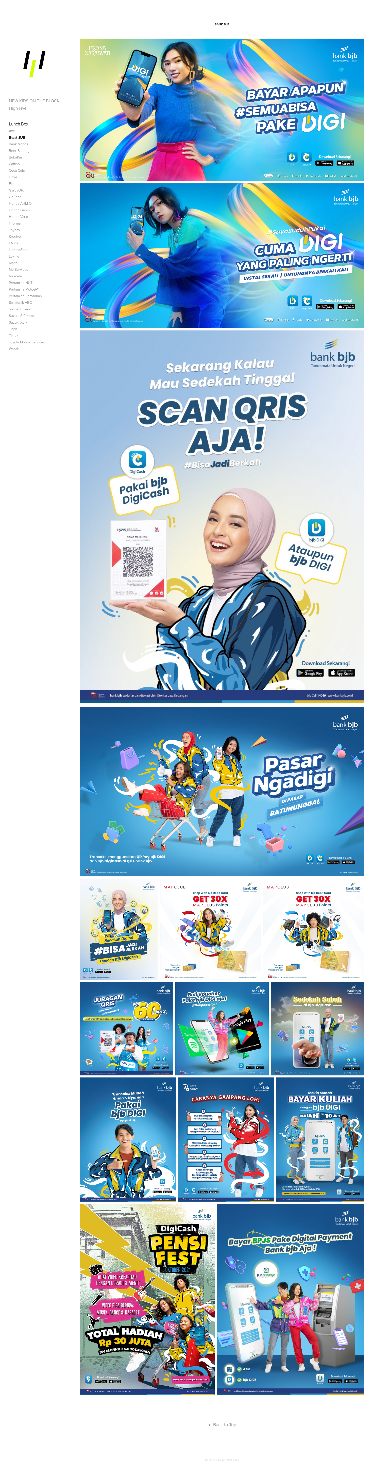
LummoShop (18, 249)
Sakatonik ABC (20, 302)
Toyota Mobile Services (27, 342)
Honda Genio (19, 210)
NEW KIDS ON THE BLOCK (34, 101)
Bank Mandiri (19, 144)
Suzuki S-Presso (21, 315)
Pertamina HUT (20, 282)
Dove (13, 177)
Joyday (14, 229)
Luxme (14, 256)
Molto (13, 262)
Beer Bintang (19, 150)
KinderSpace (230, 1459)
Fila (11, 183)
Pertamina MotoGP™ (24, 289)
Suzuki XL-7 (18, 322)
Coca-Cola (17, 170)
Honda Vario (18, 216)
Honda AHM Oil (21, 203)
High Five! (18, 108)
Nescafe (15, 276)
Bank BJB (17, 137)
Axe (12, 130)
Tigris (13, 328)
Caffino (14, 163)
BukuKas (16, 157)
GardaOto (16, 190)
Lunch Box (18, 124)
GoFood (15, 196)
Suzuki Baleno (20, 309)
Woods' (14, 348)
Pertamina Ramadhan (25, 295)
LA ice (14, 243)
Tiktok (13, 335)
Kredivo (15, 236)
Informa (15, 223)
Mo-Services (18, 269)
